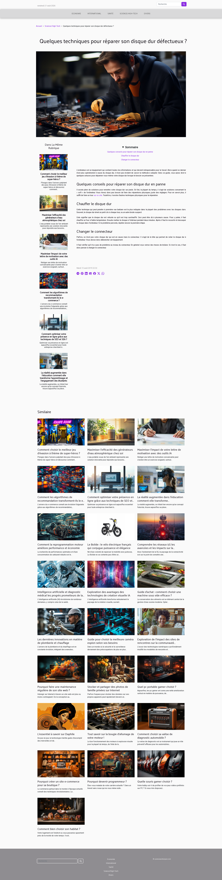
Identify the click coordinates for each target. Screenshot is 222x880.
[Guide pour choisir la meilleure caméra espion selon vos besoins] (111, 621)
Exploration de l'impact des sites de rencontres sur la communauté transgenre (158, 643)
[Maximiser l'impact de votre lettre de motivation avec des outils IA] (54, 242)
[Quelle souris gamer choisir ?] (161, 764)
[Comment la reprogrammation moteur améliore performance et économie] (61, 527)
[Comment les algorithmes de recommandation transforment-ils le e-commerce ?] (54, 281)
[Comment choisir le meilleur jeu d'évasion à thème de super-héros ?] (54, 162)
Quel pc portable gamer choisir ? (156, 686)
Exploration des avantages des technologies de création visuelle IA (108, 593)
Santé (110, 13)
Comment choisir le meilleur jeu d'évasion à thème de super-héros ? (53, 176)
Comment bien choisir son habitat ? (58, 828)
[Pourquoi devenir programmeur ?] (111, 764)
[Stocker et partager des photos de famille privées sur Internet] (111, 669)
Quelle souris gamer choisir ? (154, 781)
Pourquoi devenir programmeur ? (107, 781)
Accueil (39, 26)
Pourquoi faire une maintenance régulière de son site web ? (56, 688)
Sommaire (131, 147)
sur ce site (98, 195)
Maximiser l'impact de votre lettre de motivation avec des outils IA (54, 256)
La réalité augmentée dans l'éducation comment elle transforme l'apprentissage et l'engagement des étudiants (54, 377)
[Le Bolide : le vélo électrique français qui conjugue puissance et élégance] (111, 527)
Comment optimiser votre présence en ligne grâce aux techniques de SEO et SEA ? (53, 336)
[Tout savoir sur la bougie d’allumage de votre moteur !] (111, 716)
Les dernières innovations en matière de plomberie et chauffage (59, 641)
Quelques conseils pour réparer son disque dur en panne (130, 152)
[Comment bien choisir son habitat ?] (61, 811)
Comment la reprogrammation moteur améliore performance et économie (60, 546)
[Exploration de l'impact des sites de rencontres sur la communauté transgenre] (161, 621)
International (94, 13)
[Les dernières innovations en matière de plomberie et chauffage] (61, 621)
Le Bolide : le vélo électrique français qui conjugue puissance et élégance (109, 546)
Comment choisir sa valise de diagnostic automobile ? (155, 735)
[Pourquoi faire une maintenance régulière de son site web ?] (61, 669)
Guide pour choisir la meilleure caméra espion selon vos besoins (110, 641)
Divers (147, 13)
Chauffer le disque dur (130, 156)
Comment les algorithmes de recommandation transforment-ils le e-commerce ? (54, 296)
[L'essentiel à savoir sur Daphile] (61, 716)
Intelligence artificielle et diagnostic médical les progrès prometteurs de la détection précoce (60, 595)
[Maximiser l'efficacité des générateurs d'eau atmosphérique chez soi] (54, 203)
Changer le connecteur (130, 160)
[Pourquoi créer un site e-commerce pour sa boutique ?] (61, 764)
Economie (76, 13)
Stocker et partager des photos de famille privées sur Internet (107, 688)
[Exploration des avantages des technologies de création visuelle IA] (111, 574)
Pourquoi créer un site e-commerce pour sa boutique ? (58, 783)
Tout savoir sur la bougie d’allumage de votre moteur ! (110, 735)
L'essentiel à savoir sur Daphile (56, 733)
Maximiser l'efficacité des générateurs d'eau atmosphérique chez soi (54, 217)
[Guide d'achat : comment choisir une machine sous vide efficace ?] (161, 574)
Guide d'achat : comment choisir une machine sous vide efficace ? (159, 593)
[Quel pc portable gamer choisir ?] (161, 669)
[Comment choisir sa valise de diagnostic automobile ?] (161, 716)
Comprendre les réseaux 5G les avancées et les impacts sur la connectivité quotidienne (156, 548)
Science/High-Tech (128, 13)
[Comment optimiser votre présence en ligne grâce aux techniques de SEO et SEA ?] (54, 322)
